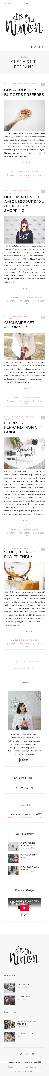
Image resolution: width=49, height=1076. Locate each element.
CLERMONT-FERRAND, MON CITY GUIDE (23, 427)
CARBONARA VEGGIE (25, 1033)
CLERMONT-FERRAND (19, 84)
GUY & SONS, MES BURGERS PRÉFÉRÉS (24, 92)
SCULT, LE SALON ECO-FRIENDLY (20, 554)
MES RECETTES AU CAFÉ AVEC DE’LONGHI (29, 1022)
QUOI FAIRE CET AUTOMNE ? (19, 324)
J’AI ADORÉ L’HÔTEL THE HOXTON (29, 868)
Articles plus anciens (29, 662)
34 (43, 417)
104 (43, 191)
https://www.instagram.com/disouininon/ (24, 817)
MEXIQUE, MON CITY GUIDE (28, 856)
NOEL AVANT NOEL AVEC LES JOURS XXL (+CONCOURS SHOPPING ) (24, 204)
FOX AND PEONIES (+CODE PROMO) (27, 844)
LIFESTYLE (10, 193)
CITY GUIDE (14, 416)
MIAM (34, 84)
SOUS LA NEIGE (23, 984)
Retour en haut (24, 1072)
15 (43, 317)
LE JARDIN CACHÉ (23, 997)
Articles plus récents (20, 668)
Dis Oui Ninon (31, 171)
